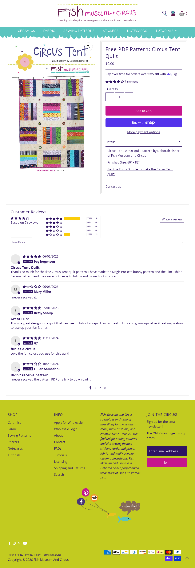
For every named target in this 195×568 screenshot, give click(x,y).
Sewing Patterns (78, 31)
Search (59, 474)
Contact (59, 442)
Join (166, 462)
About (58, 435)
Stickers (110, 31)
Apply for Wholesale (68, 422)
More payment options (143, 132)
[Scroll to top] (187, 557)
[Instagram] (14, 543)
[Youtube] (25, 543)
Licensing (60, 462)
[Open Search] (164, 13)
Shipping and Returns (69, 468)
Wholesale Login (66, 429)
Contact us (113, 186)
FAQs (57, 448)
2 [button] (95, 388)
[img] (32, 256)
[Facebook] (9, 543)
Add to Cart (144, 111)
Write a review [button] (172, 219)
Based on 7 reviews (24, 222)
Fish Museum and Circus (51, 560)
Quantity (111, 89)
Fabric (49, 31)
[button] (115, 82)
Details (110, 142)
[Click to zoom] (88, 46)
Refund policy (15, 554)
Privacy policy (33, 554)
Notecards (137, 31)
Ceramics (26, 31)
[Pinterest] (19, 543)
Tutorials (165, 31)
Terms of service (51, 554)
